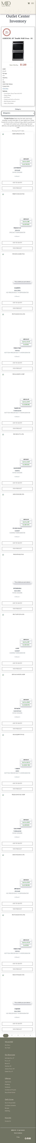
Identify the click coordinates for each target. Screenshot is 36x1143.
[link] (17, 161)
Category (18, 109)
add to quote (17, 182)
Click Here (5, 88)
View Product (17, 188)
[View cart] (29, 3)
